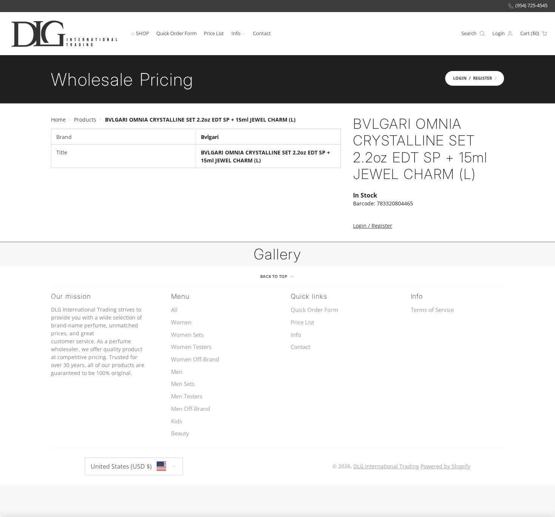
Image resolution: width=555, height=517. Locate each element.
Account (502, 34)
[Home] (64, 33)
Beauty (180, 433)
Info (235, 33)
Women (181, 322)
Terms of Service (432, 310)
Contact (262, 33)
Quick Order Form (176, 33)
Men (176, 372)
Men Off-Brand (190, 409)
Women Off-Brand (195, 359)
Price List (214, 33)
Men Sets (182, 384)
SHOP (142, 33)
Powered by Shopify (445, 466)
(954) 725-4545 (531, 5)
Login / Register (372, 225)
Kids (176, 421)
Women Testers (191, 347)
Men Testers (186, 396)
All (174, 310)
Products (85, 119)
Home (58, 119)
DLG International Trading (386, 466)
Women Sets (187, 335)
